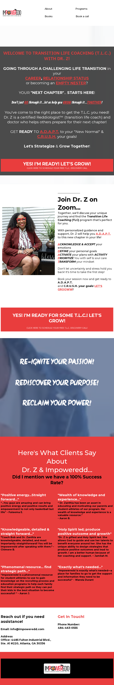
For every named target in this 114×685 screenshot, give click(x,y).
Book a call (82, 16)
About (48, 8)
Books (49, 16)
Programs (81, 8)
